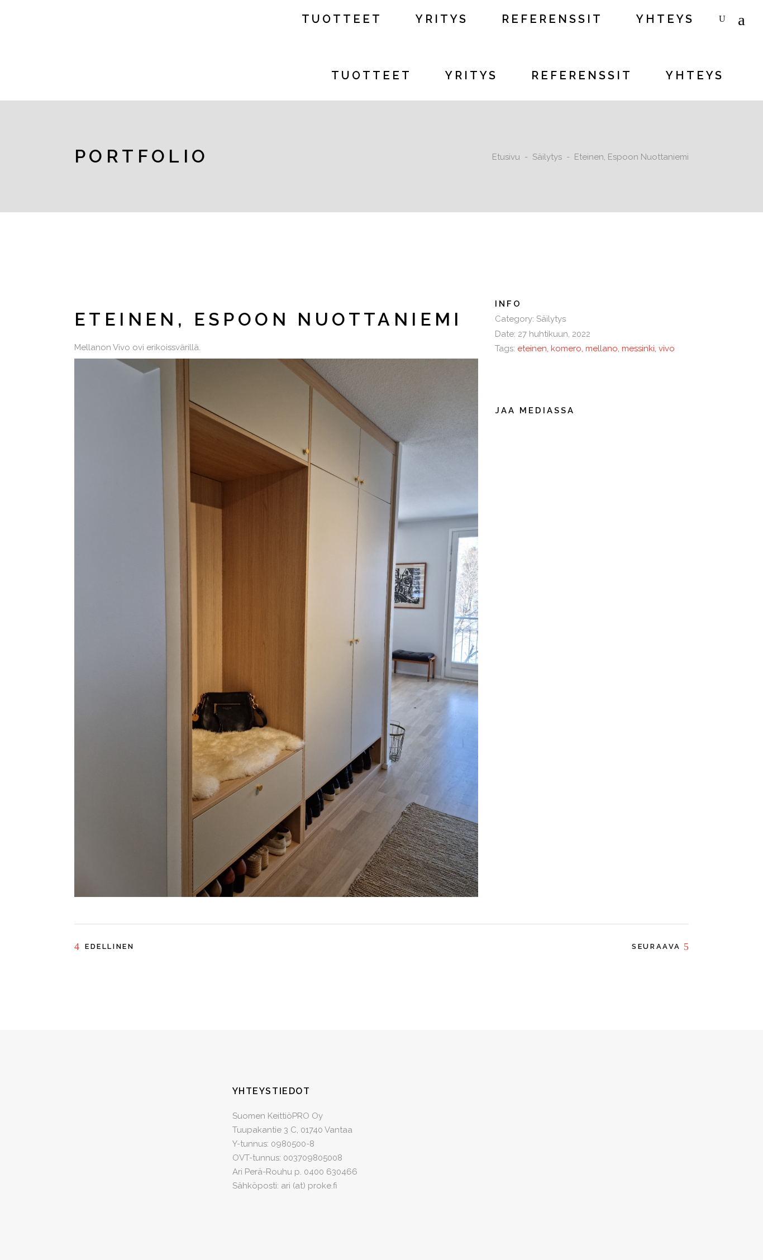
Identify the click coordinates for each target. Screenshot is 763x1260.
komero (566, 348)
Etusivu (506, 157)
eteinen (532, 348)
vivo (667, 348)
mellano (601, 348)
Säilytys (547, 157)
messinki (638, 348)
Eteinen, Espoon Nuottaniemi (268, 319)
